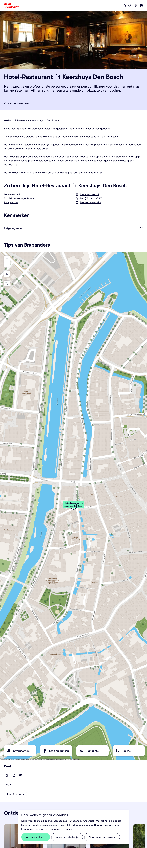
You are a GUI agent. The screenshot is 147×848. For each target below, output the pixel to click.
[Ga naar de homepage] (13, 6)
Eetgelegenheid (14, 228)
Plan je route (11, 202)
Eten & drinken (15, 794)
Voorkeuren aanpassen (102, 837)
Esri (13, 759)
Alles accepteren (35, 837)
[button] (73, 506)
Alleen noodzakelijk (67, 837)
